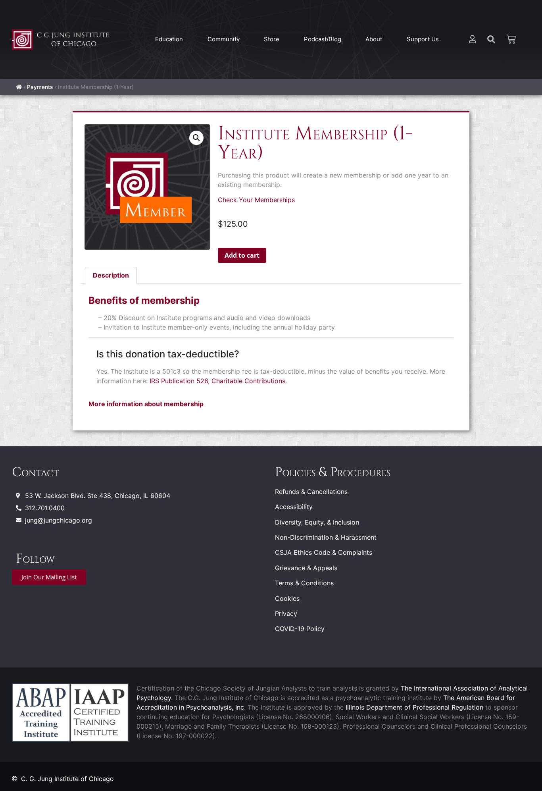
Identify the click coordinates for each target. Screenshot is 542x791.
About (373, 39)
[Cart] (511, 39)
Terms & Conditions (304, 583)
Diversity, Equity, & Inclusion (317, 522)
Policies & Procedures (332, 472)
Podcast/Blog (322, 39)
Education (169, 39)
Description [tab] (111, 275)
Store (271, 39)
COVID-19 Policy (300, 629)
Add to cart (242, 255)
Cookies (287, 598)
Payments (40, 87)
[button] (196, 138)
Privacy (286, 613)
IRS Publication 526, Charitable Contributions (217, 381)
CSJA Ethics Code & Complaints (323, 552)
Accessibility (294, 507)
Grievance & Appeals (306, 568)
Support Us (423, 39)
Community (224, 39)
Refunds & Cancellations (311, 492)
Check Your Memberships (256, 200)
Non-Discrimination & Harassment (326, 537)
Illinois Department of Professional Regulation (414, 707)
